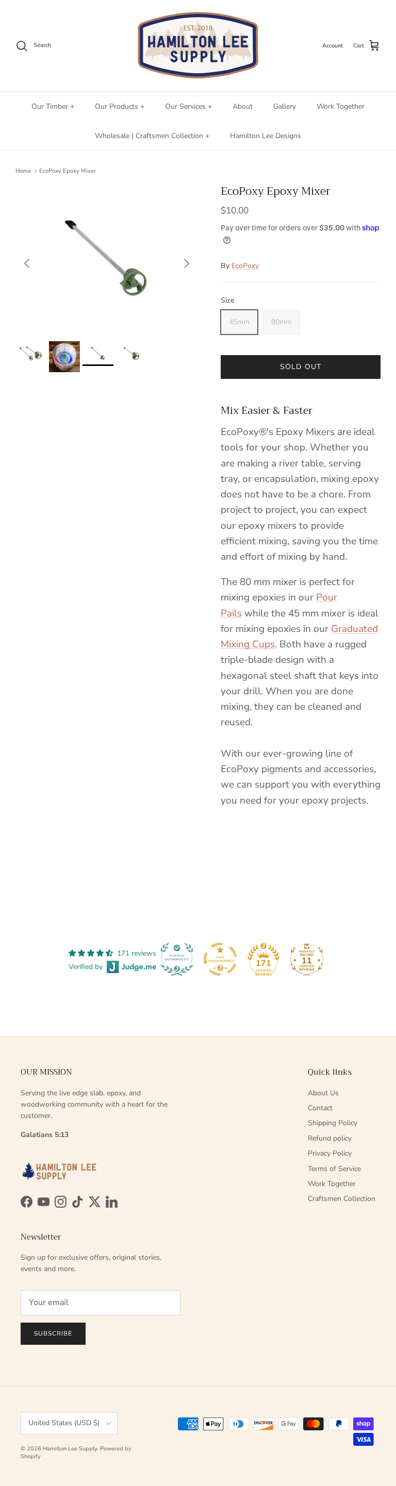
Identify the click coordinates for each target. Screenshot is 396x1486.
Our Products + (119, 106)
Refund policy (330, 1138)
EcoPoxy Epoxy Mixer (67, 171)
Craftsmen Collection (341, 1199)
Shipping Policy (332, 1123)
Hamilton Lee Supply (70, 1448)
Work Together (341, 106)
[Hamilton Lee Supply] (198, 45)
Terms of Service (334, 1169)
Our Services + (188, 106)
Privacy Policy (330, 1153)
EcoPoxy (245, 266)
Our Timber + (52, 106)
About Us (323, 1093)
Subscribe (53, 1333)
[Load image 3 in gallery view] (106, 258)
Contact (320, 1108)
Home (23, 171)
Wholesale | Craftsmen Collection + (152, 136)
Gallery (284, 106)
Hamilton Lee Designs (265, 136)
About (243, 106)
